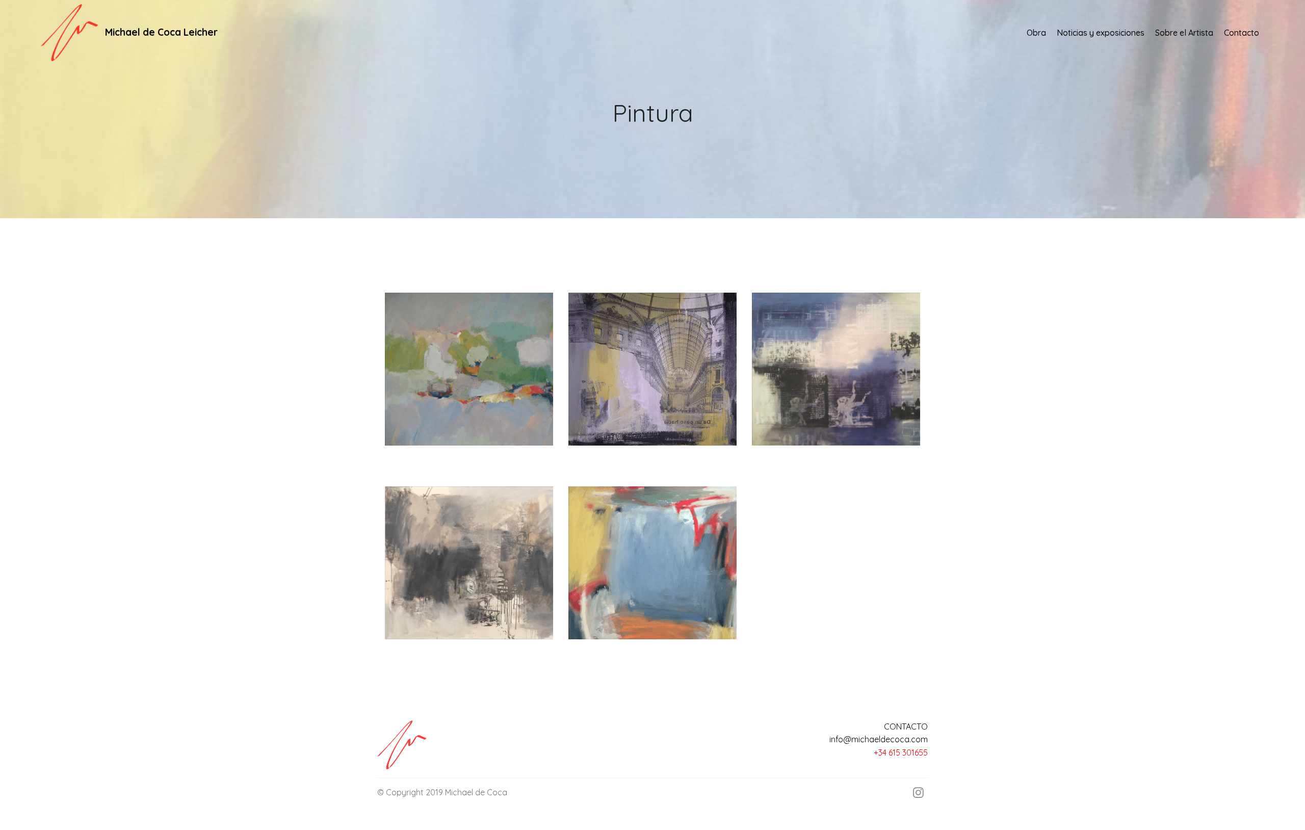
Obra (1036, 33)
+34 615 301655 (901, 752)
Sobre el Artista (1184, 33)
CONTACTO (906, 726)
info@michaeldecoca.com (878, 739)
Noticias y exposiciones (1100, 33)
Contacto (1241, 33)
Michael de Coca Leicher (161, 32)
